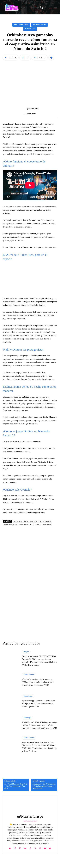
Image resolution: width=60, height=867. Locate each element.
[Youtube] (45, 848)
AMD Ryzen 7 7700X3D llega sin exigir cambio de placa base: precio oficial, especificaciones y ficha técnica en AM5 (39, 725)
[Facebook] (15, 848)
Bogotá (26, 652)
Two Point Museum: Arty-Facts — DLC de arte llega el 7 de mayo (15, 786)
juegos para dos (45, 521)
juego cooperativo (30, 521)
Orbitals (38, 524)
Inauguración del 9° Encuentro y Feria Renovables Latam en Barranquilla (44, 786)
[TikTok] (30, 848)
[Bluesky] (50, 848)
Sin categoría (21, 24)
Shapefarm (47, 524)
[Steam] (25, 848)
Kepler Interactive (10, 524)
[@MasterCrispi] (23, 109)
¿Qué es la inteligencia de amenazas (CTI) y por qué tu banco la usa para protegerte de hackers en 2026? (38, 682)
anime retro (18, 521)
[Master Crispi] (21, 7)
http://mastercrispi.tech (30, 821)
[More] (51, 57)
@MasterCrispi (33, 109)
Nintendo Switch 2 (26, 524)
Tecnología (27, 718)
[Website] (40, 848)
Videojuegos (39, 24)
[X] (35, 848)
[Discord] (10, 848)
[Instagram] (20, 848)
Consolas (30, 29)
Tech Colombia (29, 675)
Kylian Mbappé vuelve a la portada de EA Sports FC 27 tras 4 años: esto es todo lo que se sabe (38, 704)
